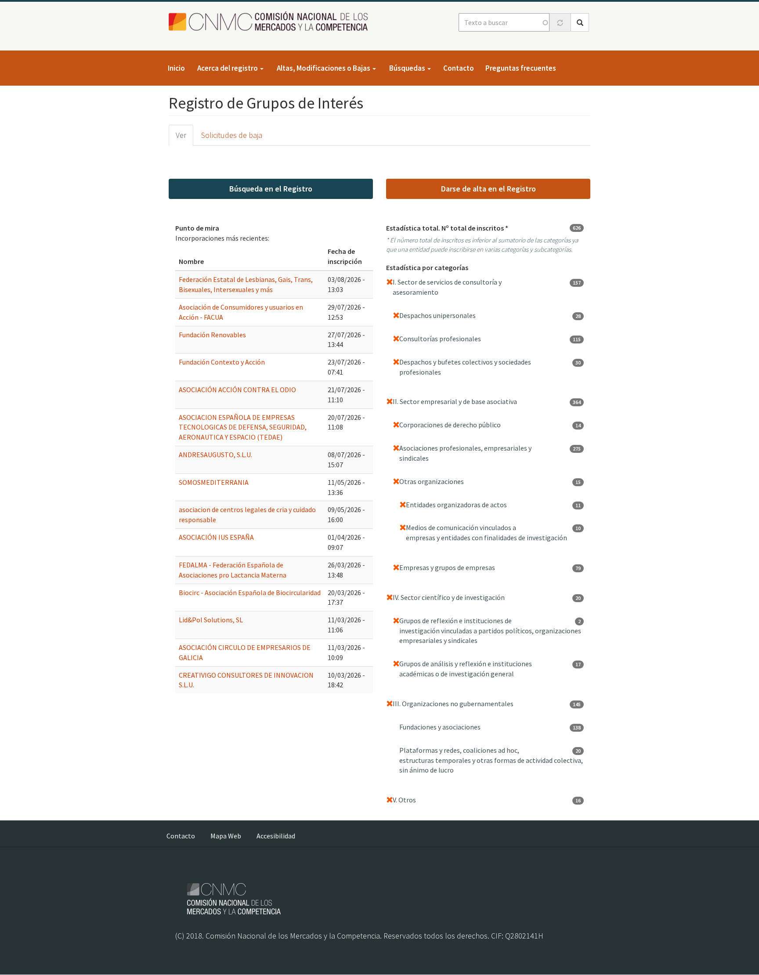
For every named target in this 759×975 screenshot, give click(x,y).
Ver (181, 135)
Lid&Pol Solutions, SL (211, 619)
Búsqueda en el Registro (270, 189)
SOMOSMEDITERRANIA (214, 482)
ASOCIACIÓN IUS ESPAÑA (216, 537)
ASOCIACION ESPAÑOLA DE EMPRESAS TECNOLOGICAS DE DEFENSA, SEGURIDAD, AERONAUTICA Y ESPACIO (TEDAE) (243, 427)
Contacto (458, 68)
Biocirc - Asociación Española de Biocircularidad (250, 592)
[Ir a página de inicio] (271, 22)
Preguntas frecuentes (520, 68)
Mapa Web (225, 835)
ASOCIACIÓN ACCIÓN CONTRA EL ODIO (237, 389)
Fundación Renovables (212, 334)
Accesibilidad (276, 835)
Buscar (580, 22)
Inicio (176, 68)
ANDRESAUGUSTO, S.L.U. (215, 454)
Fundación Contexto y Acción (222, 362)
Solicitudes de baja (231, 135)
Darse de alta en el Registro (488, 189)
